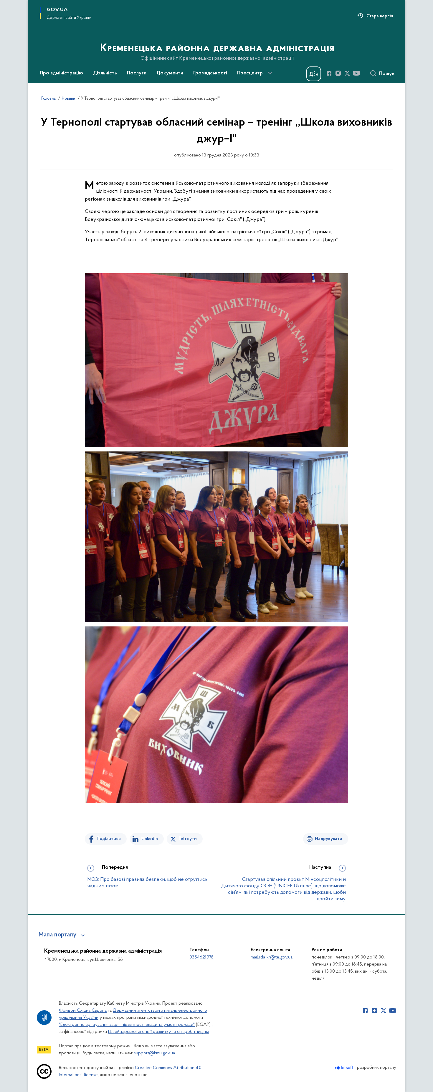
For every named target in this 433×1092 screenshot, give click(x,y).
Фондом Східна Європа (83, 1010)
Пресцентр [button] (250, 73)
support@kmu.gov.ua (154, 1053)
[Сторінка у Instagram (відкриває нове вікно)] (338, 73)
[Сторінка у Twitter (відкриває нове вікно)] (347, 73)
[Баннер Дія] (313, 73)
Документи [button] (169, 73)
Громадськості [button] (210, 73)
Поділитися (109, 838)
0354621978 (201, 957)
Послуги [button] (136, 73)
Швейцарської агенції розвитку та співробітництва (158, 1031)
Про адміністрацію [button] (61, 73)
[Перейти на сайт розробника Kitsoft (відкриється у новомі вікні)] (344, 1068)
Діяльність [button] (105, 73)
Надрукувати (328, 838)
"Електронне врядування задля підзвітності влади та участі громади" (127, 1024)
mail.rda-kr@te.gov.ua (271, 957)
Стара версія (379, 16)
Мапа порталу (58, 935)
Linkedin (149, 838)
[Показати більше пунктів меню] (270, 73)
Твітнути (188, 838)
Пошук (387, 73)
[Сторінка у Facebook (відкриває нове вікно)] (329, 73)
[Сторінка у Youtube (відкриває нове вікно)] (356, 73)
